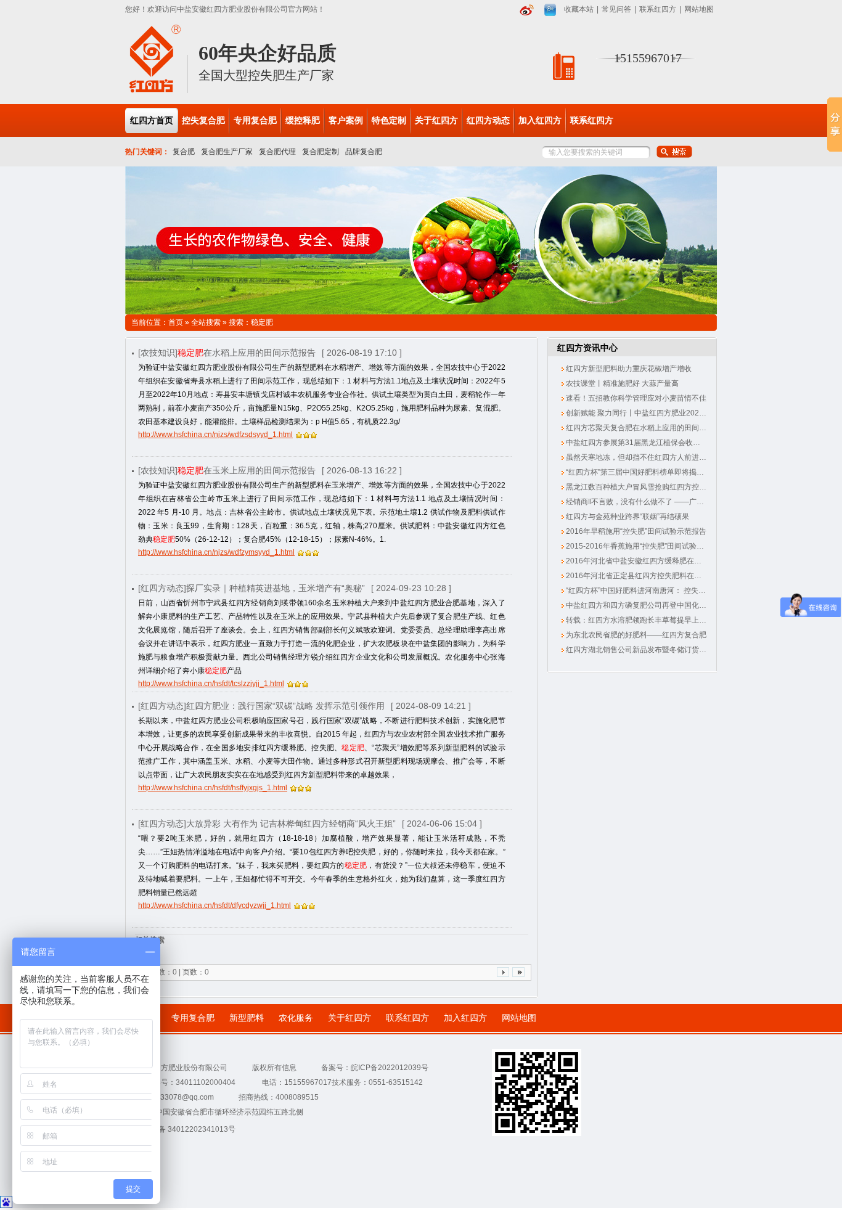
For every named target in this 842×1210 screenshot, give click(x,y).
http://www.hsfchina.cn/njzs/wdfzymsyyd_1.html (216, 552)
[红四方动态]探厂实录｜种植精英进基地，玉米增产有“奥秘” (251, 588)
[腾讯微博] (550, 10)
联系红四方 (657, 9)
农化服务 (296, 1018)
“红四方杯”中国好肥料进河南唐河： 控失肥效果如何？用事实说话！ (675, 590)
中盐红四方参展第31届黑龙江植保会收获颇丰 (639, 442)
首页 (175, 322)
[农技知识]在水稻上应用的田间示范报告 (227, 353)
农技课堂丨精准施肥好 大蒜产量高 (621, 383)
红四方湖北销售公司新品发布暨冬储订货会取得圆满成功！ (661, 649)
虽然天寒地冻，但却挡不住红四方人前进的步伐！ (646, 457)
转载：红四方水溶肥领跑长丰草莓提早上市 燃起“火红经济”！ (664, 620)
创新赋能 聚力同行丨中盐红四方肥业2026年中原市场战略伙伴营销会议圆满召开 (696, 413)
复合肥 (184, 151)
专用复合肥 (193, 1018)
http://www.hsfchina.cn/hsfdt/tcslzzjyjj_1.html (211, 683)
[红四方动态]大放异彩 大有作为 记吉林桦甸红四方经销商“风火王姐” (267, 823)
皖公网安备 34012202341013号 (182, 1129)
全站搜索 (206, 322)
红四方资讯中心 (587, 348)
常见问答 (616, 9)
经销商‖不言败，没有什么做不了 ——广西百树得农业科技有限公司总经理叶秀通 (697, 501)
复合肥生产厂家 (227, 151)
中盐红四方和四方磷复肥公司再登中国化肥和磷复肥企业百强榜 (668, 605)
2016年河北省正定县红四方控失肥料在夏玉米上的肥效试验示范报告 (677, 575)
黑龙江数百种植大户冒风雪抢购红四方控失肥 (639, 487)
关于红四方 (349, 1018)
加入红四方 (465, 1018)
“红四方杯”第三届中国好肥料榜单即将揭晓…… (641, 472)
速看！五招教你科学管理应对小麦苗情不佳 (635, 398)
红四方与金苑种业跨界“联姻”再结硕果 (626, 516)
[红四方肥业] (155, 90)
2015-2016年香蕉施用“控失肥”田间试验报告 (637, 546)
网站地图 (699, 9)
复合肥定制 (320, 151)
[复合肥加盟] (421, 240)
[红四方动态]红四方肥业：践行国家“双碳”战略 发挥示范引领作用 (261, 706)
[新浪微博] (526, 10)
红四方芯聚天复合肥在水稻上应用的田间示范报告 (646, 427)
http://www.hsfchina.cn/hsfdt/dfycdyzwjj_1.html (214, 905)
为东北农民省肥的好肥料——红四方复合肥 (635, 635)
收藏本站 (579, 9)
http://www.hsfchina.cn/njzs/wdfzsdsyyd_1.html (215, 434)
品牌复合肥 (363, 151)
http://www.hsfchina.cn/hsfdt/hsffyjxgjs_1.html (212, 787)
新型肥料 (246, 1018)
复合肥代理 (277, 151)
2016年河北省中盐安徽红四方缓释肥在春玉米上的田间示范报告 (669, 561)
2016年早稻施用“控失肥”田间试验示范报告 (635, 531)
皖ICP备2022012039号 (389, 1067)
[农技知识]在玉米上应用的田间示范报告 (227, 470)
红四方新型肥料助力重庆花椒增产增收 (628, 368)
